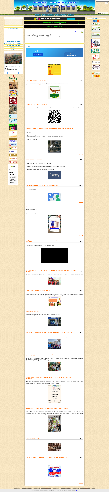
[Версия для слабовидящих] (102, 1)
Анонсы (8, 20)
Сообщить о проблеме (38, 54)
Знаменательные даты (71, 15)
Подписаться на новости (78, 31)
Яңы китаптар (8, 24)
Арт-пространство (9, 21)
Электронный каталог (38, 15)
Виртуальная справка (51, 15)
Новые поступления (9, 23)
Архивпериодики (44, 15)
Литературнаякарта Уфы (58, 15)
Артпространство (64, 15)
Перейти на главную (9, 19)
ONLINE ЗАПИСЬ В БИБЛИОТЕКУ (54, 26)
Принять (77, 490)
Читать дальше (81, 154)
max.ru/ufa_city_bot (37, 84)
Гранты (13, 39)
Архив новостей (8, 22)
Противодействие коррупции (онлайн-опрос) (13, 43)
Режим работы (13, 47)
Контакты (13, 49)
